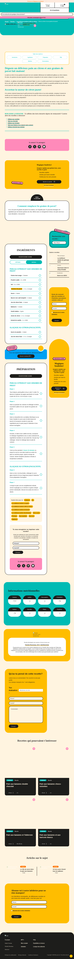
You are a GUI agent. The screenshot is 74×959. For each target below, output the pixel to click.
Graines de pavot (16, 289)
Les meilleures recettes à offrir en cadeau (22, 506)
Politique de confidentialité (10, 955)
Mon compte (24, 943)
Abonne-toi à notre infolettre (58, 313)
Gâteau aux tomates (13, 123)
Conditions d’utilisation (33, 955)
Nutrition (30, 61)
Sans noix (31, 516)
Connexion (58, 5)
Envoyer (13, 726)
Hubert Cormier (8, 943)
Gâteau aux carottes (13, 119)
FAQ (61, 57)
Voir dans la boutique (49, 185)
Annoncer (7, 949)
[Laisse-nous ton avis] (71, 956)
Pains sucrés (36, 512)
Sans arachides (23, 516)
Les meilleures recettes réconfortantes (21, 512)
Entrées (59, 265)
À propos (7, 939)
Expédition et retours (39, 943)
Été (33, 500)
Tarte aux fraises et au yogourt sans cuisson (20, 125)
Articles (23, 866)
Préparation (45, 57)
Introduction (14, 57)
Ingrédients (30, 57)
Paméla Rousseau (9, 946)
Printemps (14, 516)
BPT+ (22, 939)
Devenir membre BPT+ (26, 356)
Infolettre (23, 946)
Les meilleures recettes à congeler (20, 503)
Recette (17, 780)
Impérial (34, 262)
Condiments (60, 273)
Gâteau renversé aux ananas (16, 127)
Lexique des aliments (39, 946)
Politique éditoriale (22, 955)
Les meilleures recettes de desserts (20, 509)
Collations (27, 500)
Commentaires (45, 61)
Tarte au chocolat (13, 121)
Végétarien (14, 519)
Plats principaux (61, 255)
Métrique (17, 262)
